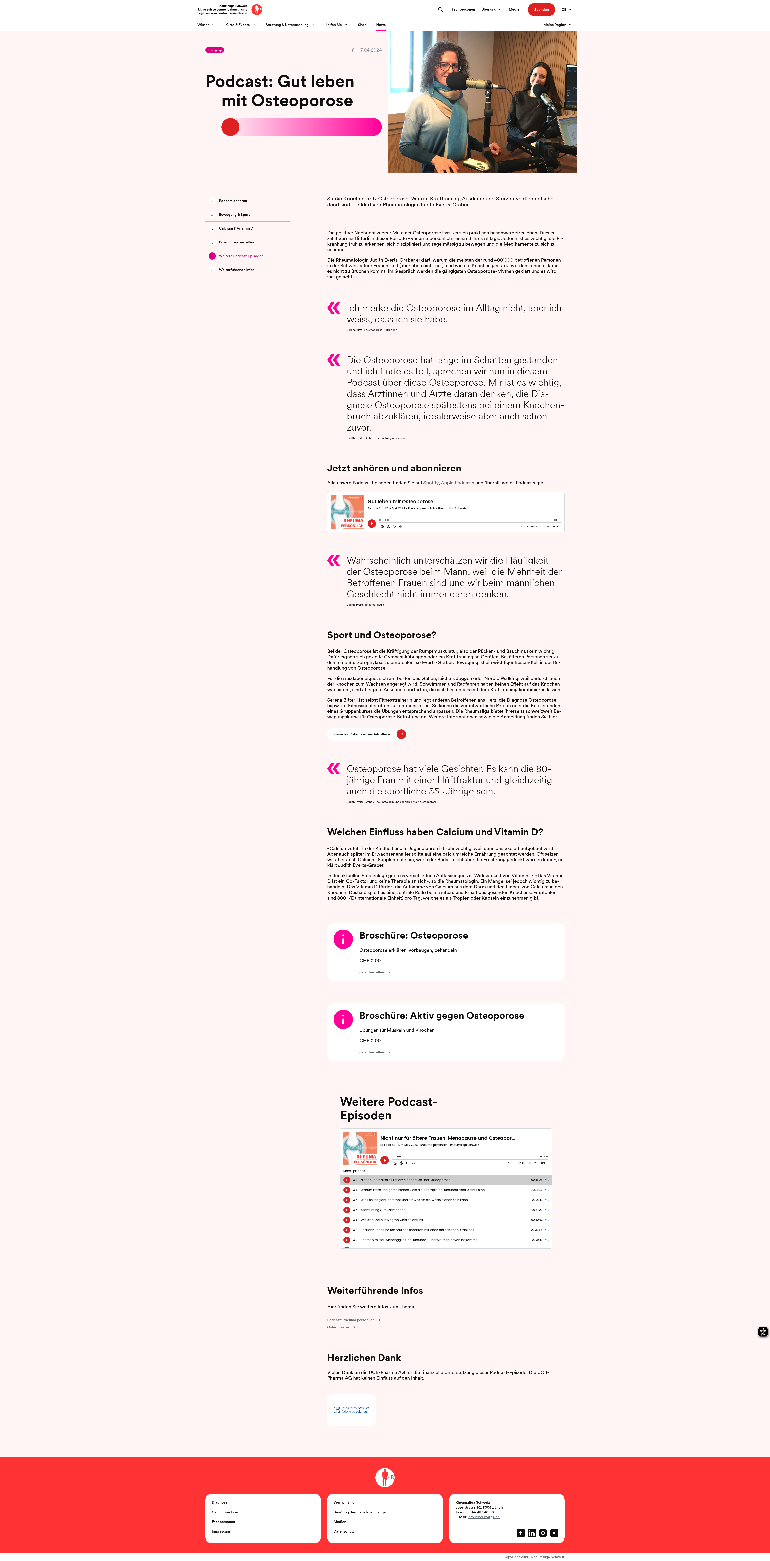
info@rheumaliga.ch (484, 1517)
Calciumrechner (225, 1512)
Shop (362, 25)
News (381, 25)
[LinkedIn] (532, 1533)
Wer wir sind (344, 1502)
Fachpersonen (463, 9)
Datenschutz (344, 1531)
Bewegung (215, 50)
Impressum (221, 1531)
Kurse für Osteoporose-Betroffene (362, 734)
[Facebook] (521, 1533)
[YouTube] (554, 1533)
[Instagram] (543, 1533)
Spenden (541, 9)
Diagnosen (220, 1502)
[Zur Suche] (440, 9)
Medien (515, 9)
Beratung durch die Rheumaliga (360, 1512)
